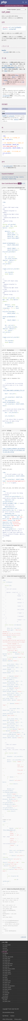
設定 (17, 67)
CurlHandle (18, 27)
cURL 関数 (5, 942)
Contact (12, 1016)
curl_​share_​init (6, 984)
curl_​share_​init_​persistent (9, 986)
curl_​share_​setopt (7, 987)
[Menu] (26, 2)
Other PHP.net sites (7, 1019)
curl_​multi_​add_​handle (8, 956)
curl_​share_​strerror (7, 989)
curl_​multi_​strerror (7, 974)
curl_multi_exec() (7, 166)
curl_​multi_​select (6, 970)
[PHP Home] (4, 2)
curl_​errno (5, 946)
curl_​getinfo (5, 953)
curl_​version (5, 996)
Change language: (11, 9)
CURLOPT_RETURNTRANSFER (8, 67)
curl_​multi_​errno (6, 960)
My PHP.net (5, 1016)
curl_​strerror (5, 991)
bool (14, 29)
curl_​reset (5, 977)
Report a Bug (12, 178)
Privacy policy (18, 1019)
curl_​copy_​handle (7, 945)
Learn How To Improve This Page (10, 177)
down (5, 187)
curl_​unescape (6, 992)
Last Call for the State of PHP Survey (14, 5)
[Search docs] (23, 2)
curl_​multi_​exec (6, 962)
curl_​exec (5, 951)
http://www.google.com (9, 830)
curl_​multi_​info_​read (7, 965)
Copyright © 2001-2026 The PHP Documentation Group (11, 1010)
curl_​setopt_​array (7, 980)
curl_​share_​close (6, 1001)
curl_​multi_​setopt (7, 972)
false (5, 65)
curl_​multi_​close (6, 958)
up (2, 350)
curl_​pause (5, 975)
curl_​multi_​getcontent (8, 963)
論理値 (5, 80)
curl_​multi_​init (6, 967)
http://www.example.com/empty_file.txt (13, 390)
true (11, 64)
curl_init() (5, 52)
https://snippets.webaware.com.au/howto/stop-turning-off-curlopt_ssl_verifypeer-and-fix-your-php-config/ (15, 450)
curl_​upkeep (5, 994)
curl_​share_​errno (6, 982)
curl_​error (5, 948)
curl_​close (5, 999)
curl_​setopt (5, 979)
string (11, 29)
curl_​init (4, 955)
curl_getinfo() (6, 95)
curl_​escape (5, 950)
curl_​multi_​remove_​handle (9, 968)
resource (16, 119)
